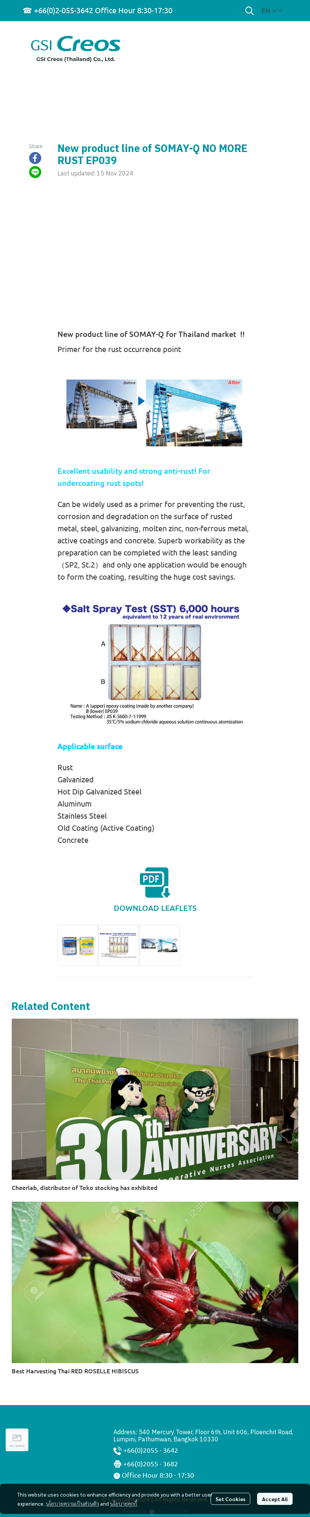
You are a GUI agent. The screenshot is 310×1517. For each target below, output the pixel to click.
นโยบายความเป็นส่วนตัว (72, 1503)
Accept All (275, 1498)
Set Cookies (230, 1498)
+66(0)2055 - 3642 (150, 1450)
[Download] (155, 881)
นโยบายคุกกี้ (123, 1503)
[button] (249, 10)
